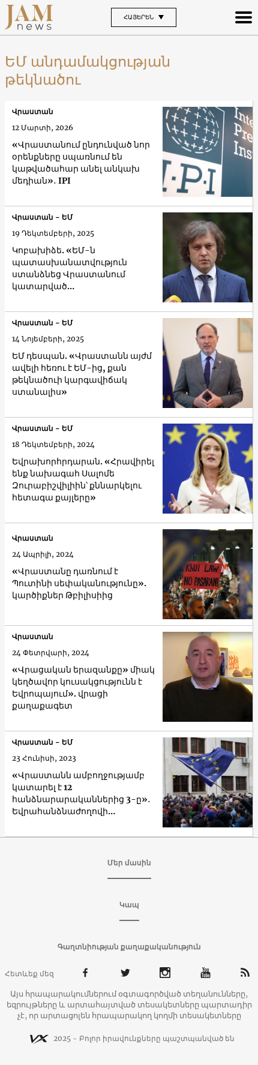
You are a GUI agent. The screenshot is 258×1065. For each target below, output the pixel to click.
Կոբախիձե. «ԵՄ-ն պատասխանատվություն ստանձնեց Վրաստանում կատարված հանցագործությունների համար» (69, 268)
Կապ (129, 904)
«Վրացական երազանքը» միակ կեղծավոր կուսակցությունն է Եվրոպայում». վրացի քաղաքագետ (83, 687)
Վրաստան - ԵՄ (42, 216)
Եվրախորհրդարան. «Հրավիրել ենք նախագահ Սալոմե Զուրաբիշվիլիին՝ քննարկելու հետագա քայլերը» (83, 479)
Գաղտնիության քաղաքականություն (129, 946)
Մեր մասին (129, 862)
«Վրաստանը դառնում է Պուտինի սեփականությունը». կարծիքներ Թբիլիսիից (79, 583)
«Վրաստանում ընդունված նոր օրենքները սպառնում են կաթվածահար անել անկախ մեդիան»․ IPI (81, 162)
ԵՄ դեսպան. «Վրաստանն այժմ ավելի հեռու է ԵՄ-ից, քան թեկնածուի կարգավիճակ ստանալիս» (82, 373)
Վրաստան (32, 111)
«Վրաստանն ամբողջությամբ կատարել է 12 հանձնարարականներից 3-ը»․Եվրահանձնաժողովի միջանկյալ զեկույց (81, 793)
